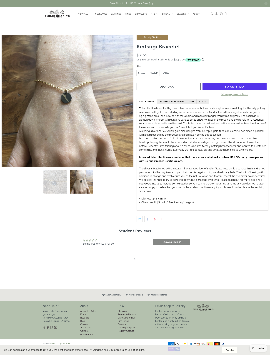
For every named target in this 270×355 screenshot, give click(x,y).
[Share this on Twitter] (139, 219)
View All (83, 14)
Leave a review (171, 242)
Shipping (122, 311)
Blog (82, 321)
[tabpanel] (202, 157)
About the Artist (88, 311)
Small (141, 73)
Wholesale (85, 327)
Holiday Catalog (126, 331)
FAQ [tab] (192, 101)
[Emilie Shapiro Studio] (57, 13)
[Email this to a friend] (163, 219)
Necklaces (101, 14)
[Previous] (6, 101)
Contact (84, 331)
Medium (154, 73)
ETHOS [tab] (203, 101)
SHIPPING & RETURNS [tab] (172, 101)
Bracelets (141, 14)
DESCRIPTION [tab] (147, 101)
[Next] (128, 101)
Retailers (84, 317)
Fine (153, 14)
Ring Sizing (123, 321)
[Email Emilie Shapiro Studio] (55, 328)
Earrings (116, 14)
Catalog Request (126, 327)
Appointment (87, 334)
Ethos (83, 314)
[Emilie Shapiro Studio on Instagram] (51, 328)
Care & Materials (126, 317)
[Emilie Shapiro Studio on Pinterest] (48, 328)
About (196, 14)
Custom (122, 324)
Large (166, 73)
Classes (181, 14)
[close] (266, 3)
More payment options (234, 94)
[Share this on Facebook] (147, 219)
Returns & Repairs (127, 314)
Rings (128, 14)
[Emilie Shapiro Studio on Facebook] (44, 328)
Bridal (166, 14)
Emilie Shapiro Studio (60, 343)
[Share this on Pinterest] (155, 219)
